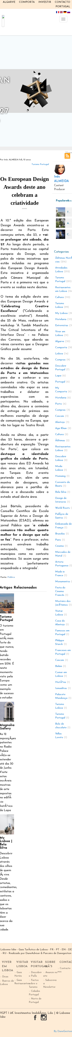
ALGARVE (9, 2)
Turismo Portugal (40, 164)
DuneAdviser (32, 953)
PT (57, 949)
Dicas (5, 976)
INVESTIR (44, 2)
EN (64, 949)
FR (52, 949)
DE (70, 949)
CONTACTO (62, 2)
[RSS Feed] (67, 156)
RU (4, 953)
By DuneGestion (63, 1031)
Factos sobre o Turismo (34, 983)
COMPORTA (27, 2)
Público (11, 577)
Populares (61, 200)
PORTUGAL (63, 6)
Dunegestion (64, 953)
